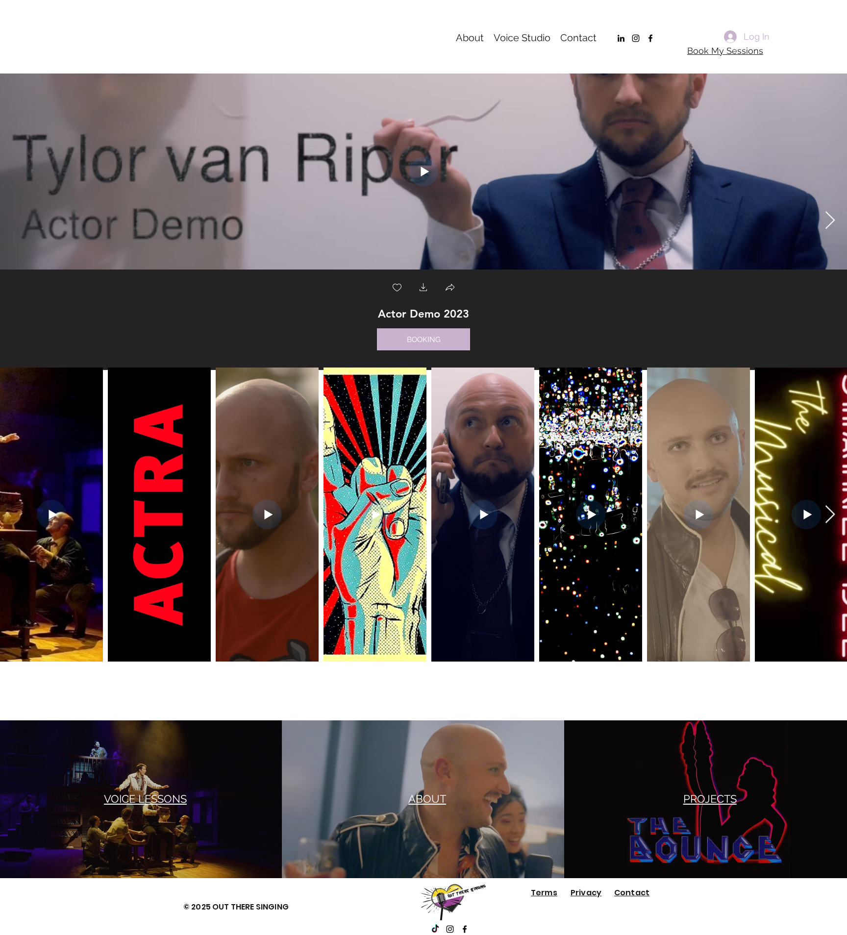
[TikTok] (435, 929)
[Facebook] (650, 38)
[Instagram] (636, 38)
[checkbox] (397, 288)
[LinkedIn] (621, 38)
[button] (423, 288)
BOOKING (424, 339)
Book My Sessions (725, 51)
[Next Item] (830, 220)
